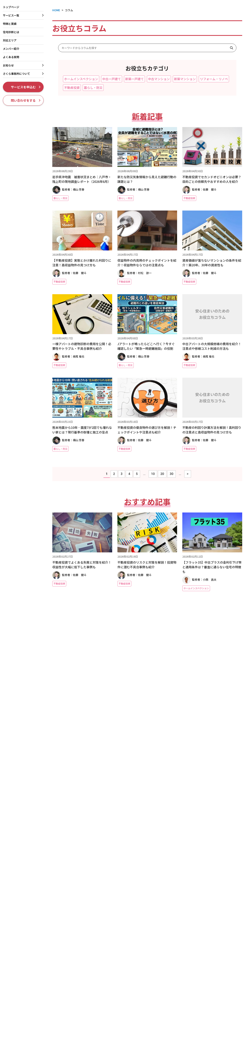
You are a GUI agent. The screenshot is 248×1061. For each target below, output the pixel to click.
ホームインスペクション (81, 79)
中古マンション (159, 79)
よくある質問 (11, 57)
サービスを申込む (23, 87)
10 (153, 474)
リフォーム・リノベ (214, 79)
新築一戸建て (134, 79)
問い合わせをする (23, 100)
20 (162, 474)
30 (171, 474)
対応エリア (9, 40)
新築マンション (185, 79)
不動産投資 (72, 87)
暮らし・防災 (93, 87)
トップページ (11, 7)
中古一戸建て (111, 79)
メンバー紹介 (11, 49)
